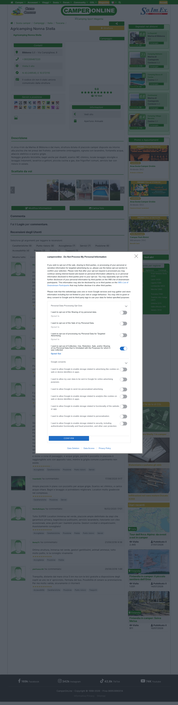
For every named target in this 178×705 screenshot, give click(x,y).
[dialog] (89, 352)
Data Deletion (73, 448)
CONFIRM (69, 438)
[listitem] (89, 306)
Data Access (89, 448)
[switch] (123, 312)
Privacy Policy (105, 448)
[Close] (137, 257)
